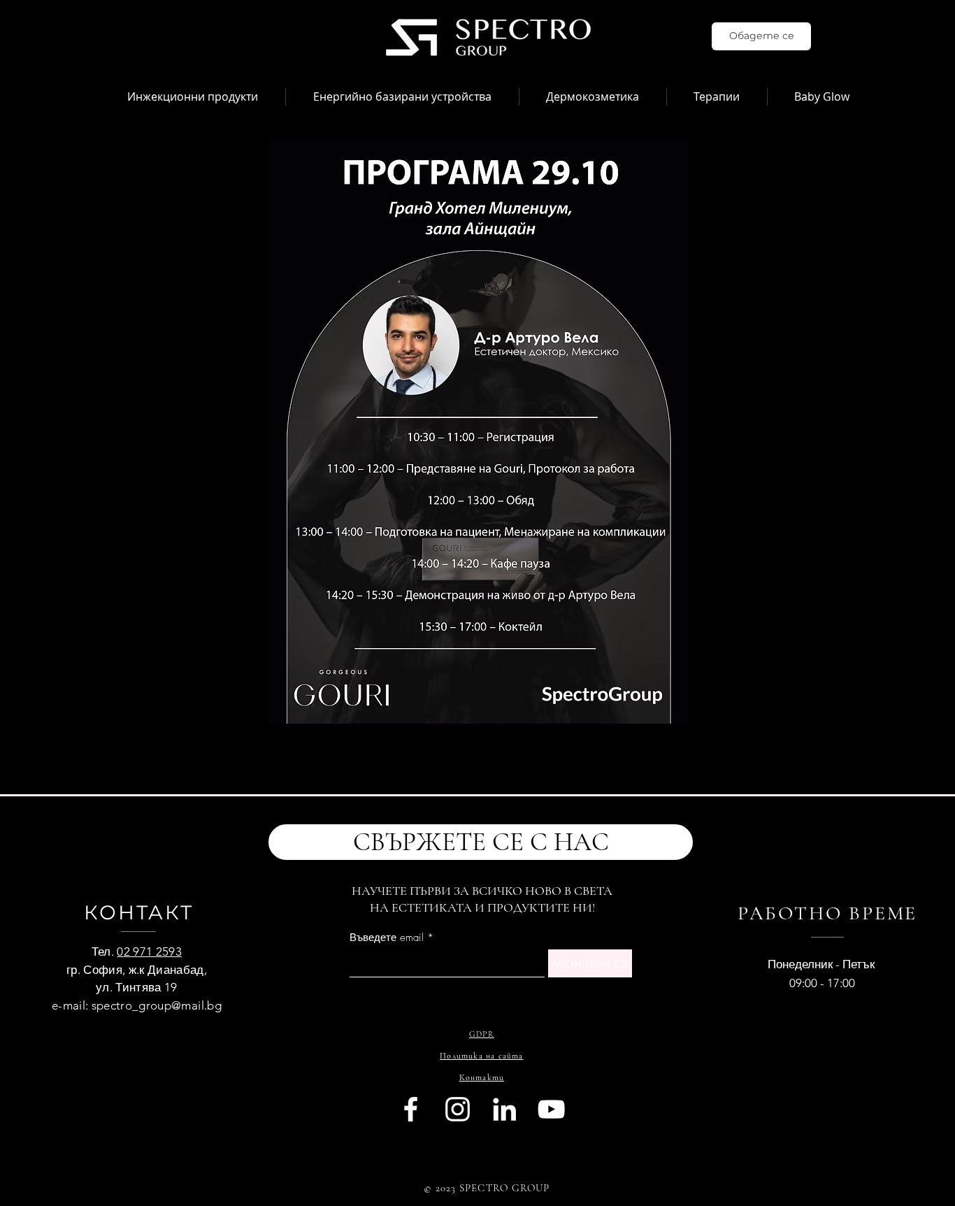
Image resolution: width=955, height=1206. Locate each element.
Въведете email (387, 938)
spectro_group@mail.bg (157, 1005)
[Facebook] (410, 1109)
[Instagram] (457, 1109)
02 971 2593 (149, 952)
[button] (192, 97)
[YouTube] (551, 1109)
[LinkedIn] (504, 1109)
